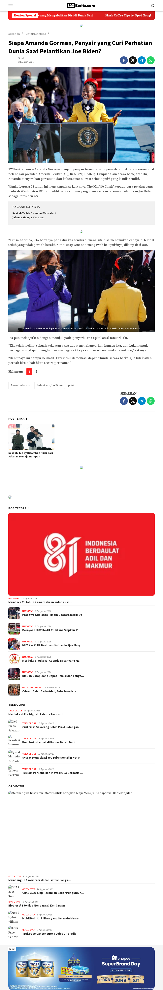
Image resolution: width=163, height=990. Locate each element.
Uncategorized (32, 687)
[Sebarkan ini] (124, 60)
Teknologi (16, 704)
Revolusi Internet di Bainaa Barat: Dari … (50, 742)
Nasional (13, 598)
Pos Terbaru (18, 508)
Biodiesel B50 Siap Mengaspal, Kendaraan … (38, 905)
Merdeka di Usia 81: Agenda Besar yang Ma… (52, 660)
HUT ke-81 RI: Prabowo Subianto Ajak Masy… (52, 645)
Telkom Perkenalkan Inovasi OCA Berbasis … (52, 773)
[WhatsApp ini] (151, 60)
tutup (12, 949)
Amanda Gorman (21, 385)
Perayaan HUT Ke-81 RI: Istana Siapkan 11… (52, 630)
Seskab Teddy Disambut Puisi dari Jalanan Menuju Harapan (30, 454)
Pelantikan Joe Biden (50, 385)
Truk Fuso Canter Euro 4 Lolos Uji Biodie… (50, 933)
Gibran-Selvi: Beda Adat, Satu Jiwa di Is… (50, 691)
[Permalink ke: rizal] (12, 60)
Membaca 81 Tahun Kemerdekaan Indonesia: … (40, 602)
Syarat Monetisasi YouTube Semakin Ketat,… (53, 757)
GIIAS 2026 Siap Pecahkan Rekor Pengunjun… (53, 893)
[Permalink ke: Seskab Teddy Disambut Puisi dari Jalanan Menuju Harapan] (31, 437)
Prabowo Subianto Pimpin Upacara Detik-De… (53, 615)
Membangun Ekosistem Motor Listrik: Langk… (39, 880)
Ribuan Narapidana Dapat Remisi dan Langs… (53, 676)
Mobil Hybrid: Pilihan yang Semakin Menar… (52, 918)
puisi (71, 385)
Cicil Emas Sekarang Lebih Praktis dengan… (52, 727)
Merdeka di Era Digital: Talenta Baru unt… (37, 714)
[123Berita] (81, 5)
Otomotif (16, 786)
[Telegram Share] (142, 60)
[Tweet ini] (133, 60)
